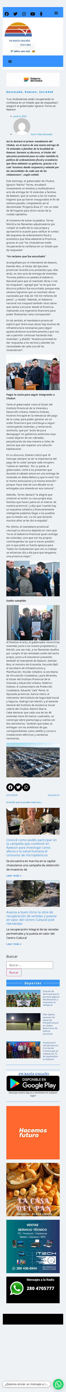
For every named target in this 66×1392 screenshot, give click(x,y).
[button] (56, 13)
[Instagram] (24, 14)
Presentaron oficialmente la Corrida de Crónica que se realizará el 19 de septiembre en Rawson (50, 1051)
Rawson (31, 92)
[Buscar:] (29, 965)
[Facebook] (7, 14)
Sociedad (46, 92)
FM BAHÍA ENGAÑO (19, 40)
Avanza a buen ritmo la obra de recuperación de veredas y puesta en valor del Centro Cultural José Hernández (31, 918)
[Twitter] (15, 14)
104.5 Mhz (25, 44)
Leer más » (14, 875)
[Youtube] (32, 14)
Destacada (14, 92)
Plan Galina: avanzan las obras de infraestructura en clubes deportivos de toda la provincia (50, 1024)
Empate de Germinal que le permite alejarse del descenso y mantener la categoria (51, 998)
